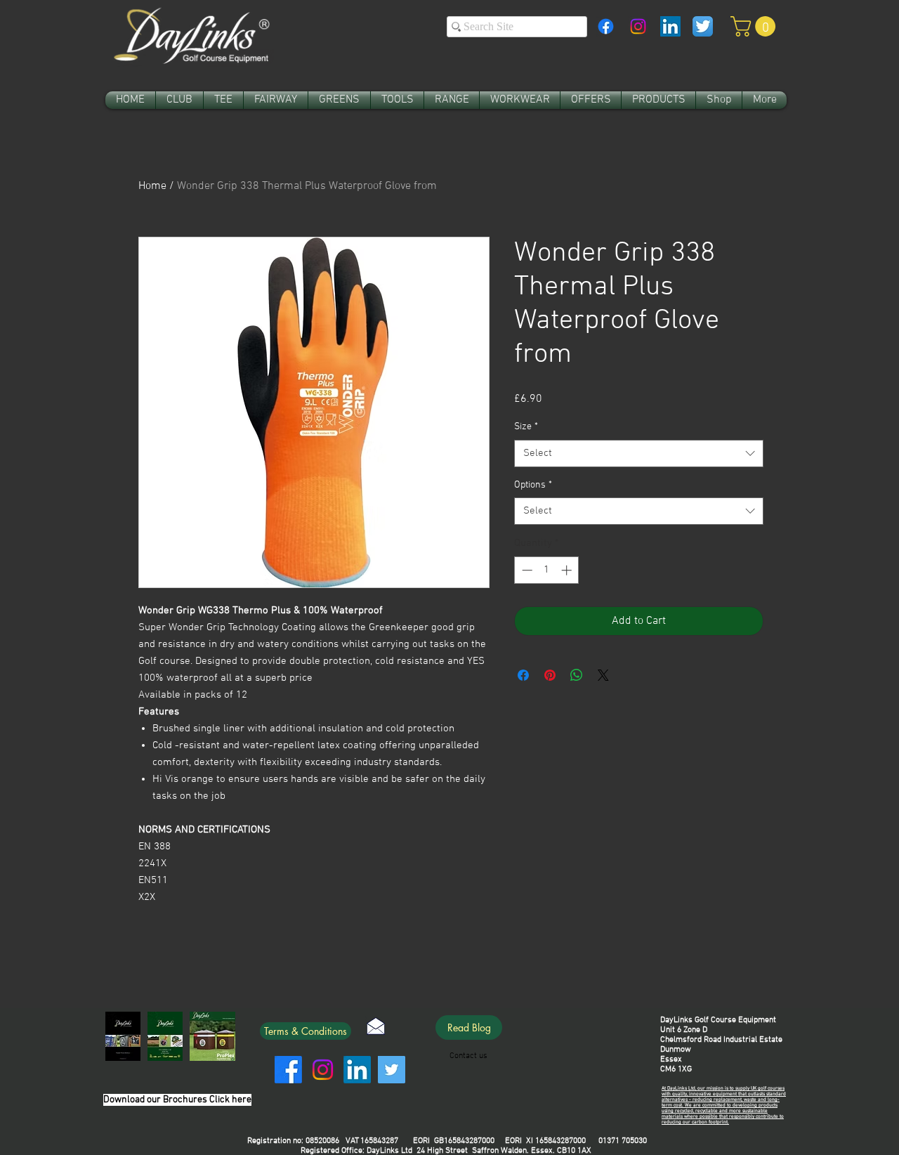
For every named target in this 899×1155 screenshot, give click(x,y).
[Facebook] (606, 26)
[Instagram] (638, 26)
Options (533, 485)
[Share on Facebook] (523, 675)
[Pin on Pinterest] (550, 675)
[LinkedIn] (357, 1069)
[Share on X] (603, 675)
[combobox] (638, 453)
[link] (755, 26)
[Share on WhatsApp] (576, 675)
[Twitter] (391, 1069)
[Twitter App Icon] (703, 26)
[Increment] (567, 570)
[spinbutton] (546, 570)
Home (152, 186)
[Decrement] (525, 570)
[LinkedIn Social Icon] (670, 26)
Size (526, 427)
